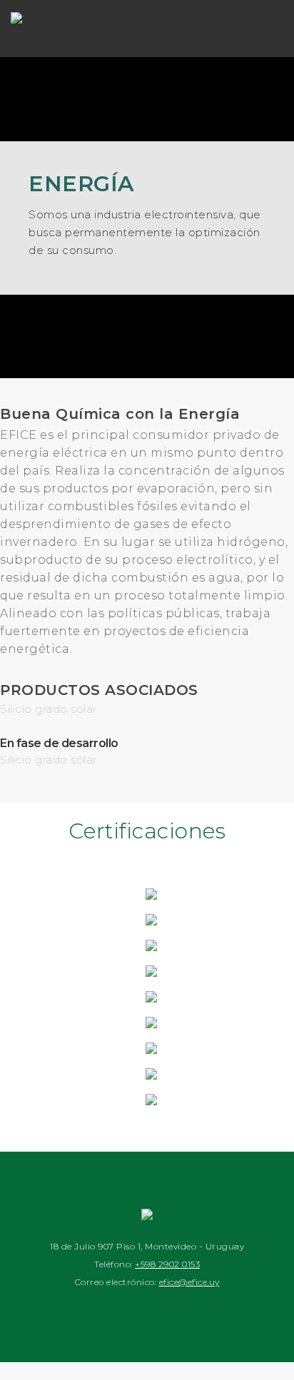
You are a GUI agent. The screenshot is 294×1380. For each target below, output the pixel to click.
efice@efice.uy (189, 1282)
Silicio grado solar (48, 709)
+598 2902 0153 (167, 1264)
